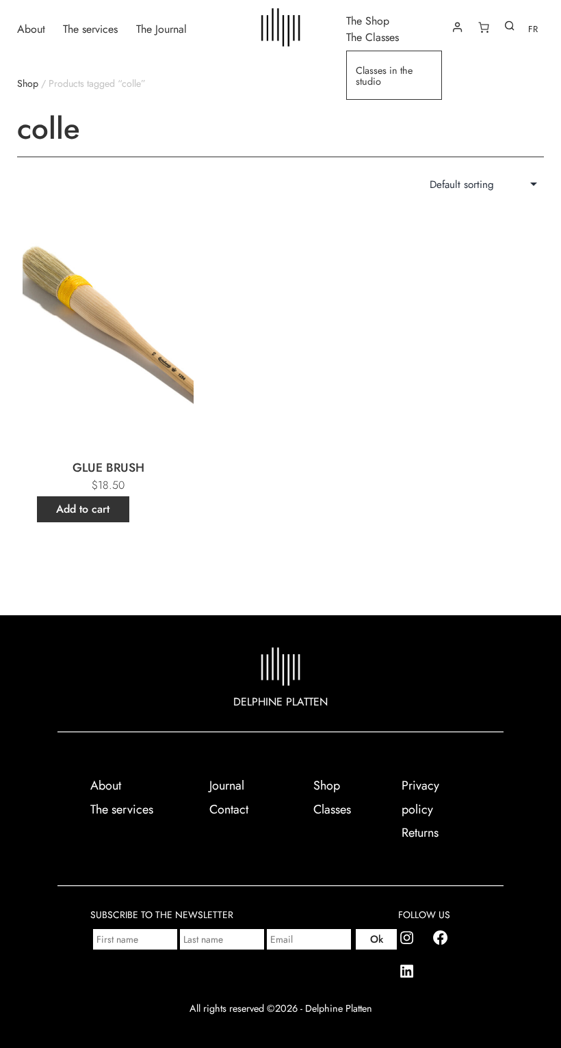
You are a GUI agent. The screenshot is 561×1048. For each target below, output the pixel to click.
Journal (226, 785)
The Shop (367, 20)
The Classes (372, 36)
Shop (27, 83)
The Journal (161, 28)
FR (533, 29)
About (31, 28)
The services (90, 28)
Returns (420, 833)
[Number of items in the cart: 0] (483, 27)
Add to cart (82, 509)
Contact (228, 809)
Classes (332, 809)
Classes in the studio (384, 76)
